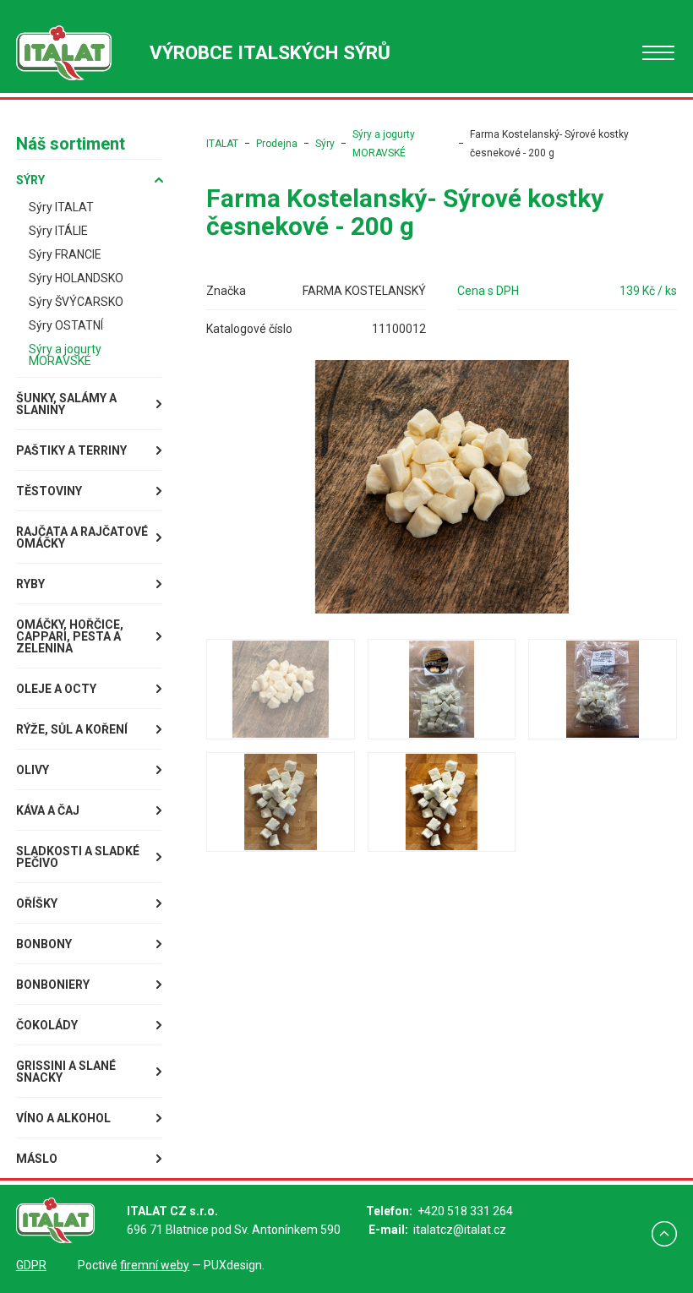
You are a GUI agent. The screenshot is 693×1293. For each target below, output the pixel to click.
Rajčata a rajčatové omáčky (82, 537)
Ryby (30, 584)
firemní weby (154, 1265)
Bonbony (44, 944)
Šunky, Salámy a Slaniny (66, 404)
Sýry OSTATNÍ (66, 325)
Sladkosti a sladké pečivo (77, 857)
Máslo (36, 1158)
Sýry (30, 180)
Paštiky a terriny (71, 450)
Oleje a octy (56, 689)
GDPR (31, 1265)
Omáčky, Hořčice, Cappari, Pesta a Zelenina (69, 636)
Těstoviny (49, 491)
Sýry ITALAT (61, 207)
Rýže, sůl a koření (72, 729)
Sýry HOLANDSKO (76, 278)
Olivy (32, 770)
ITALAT (222, 144)
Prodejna (276, 144)
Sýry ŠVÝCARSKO (76, 301)
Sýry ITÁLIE (58, 230)
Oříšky (36, 903)
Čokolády (47, 1025)
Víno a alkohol (63, 1118)
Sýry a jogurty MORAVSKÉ (65, 355)
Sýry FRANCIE (65, 254)
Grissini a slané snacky (66, 1071)
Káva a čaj (47, 810)
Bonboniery (53, 984)
